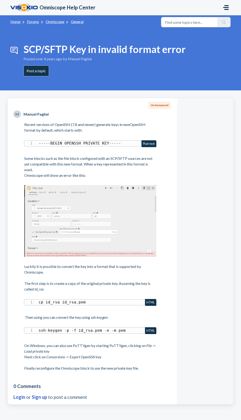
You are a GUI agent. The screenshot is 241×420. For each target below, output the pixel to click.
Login (19, 397)
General (77, 21)
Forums (33, 21)
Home (15, 21)
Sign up (39, 397)
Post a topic (36, 71)
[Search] (224, 22)
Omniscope (55, 21)
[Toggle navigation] (226, 7)
